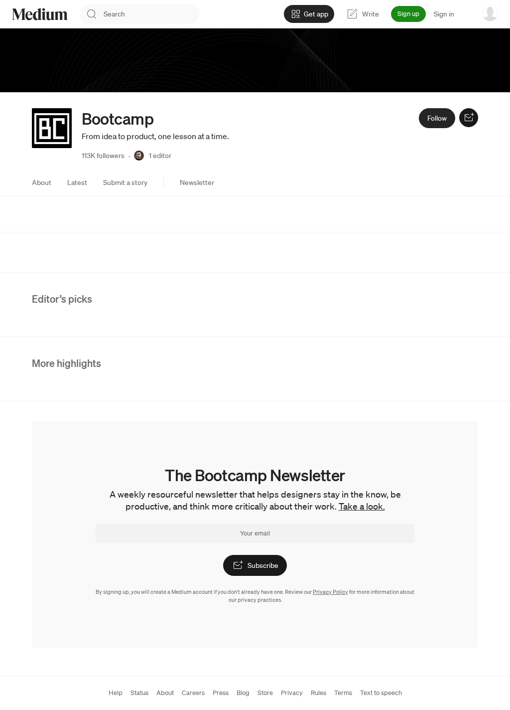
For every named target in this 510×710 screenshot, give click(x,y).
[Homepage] (40, 14)
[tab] (41, 182)
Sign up (408, 13)
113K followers (103, 155)
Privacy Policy (330, 592)
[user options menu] (490, 13)
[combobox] (151, 14)
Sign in (444, 13)
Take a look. (362, 506)
